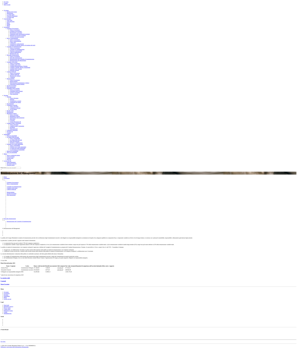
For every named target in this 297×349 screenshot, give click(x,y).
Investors (6, 95)
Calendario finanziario (12, 130)
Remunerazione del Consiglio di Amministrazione (22, 59)
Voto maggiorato (14, 94)
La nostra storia (10, 14)
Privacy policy (7, 308)
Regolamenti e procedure (16, 32)
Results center (10, 110)
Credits (5, 312)
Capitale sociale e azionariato (14, 123)
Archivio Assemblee (15, 92)
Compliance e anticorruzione (17, 44)
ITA (5, 2)
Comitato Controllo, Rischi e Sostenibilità (20, 67)
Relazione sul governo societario (18, 35)
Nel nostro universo (11, 163)
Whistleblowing (7, 313)
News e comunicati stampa (13, 155)
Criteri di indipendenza (15, 52)
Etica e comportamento (12, 38)
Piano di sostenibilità (12, 135)
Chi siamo (6, 10)
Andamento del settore (15, 102)
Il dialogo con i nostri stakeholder (15, 144)
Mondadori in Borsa (12, 113)
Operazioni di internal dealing (17, 84)
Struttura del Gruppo (12, 11)
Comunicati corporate (12, 105)
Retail (8, 23)
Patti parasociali (14, 128)
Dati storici (12, 119)
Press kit (9, 159)
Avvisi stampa (13, 109)
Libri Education (10, 21)
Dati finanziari (10, 103)
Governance (7, 27)
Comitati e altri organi (12, 62)
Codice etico (13, 42)
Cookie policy (7, 309)
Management (10, 13)
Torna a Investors (14, 98)
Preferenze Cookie (8, 310)
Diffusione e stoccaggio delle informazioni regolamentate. (15, 347)
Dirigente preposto (14, 70)
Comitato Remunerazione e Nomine (18, 66)
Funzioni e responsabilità (16, 50)
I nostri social (10, 158)
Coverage (12, 120)
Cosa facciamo (7, 18)
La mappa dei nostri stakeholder (17, 148)
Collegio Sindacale (11, 71)
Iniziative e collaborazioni (16, 142)
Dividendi (12, 127)
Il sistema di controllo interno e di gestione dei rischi (22, 45)
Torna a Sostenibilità (15, 138)
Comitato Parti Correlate (16, 69)
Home (5, 177)
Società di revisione (11, 85)
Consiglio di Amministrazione (14, 46)
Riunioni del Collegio (15, 76)
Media (8, 25)
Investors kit (10, 131)
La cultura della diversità (13, 137)
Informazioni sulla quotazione (17, 117)
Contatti (6, 3)
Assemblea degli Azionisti (13, 88)
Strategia (9, 96)
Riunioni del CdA (14, 53)
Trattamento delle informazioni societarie (20, 34)
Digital (8, 24)
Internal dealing (10, 78)
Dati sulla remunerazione (13, 55)
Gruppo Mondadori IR (15, 122)
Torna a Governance (15, 30)
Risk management (11, 87)
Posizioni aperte (11, 165)
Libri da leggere (11, 156)
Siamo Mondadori (11, 162)
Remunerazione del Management (18, 60)
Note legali (6, 305)
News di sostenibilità (12, 152)
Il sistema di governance (13, 28)
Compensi (12, 77)
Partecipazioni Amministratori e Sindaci (19, 83)
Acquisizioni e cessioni (15, 101)
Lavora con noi (7, 161)
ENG (7, 2)
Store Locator (7, 4)
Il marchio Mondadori (12, 16)
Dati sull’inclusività (14, 141)
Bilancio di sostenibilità (12, 151)
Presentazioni (10, 112)
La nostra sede (10, 17)
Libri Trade (9, 20)
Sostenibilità (7, 134)
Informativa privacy (8, 306)
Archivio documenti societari (17, 37)
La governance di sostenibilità (17, 149)
